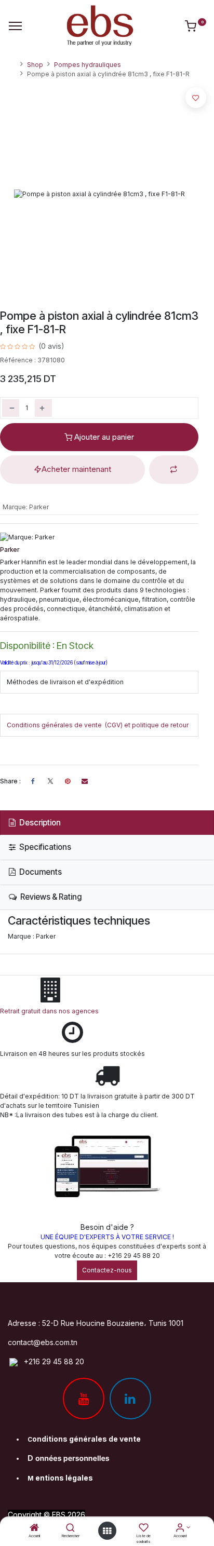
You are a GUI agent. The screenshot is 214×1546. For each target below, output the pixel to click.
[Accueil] (34, 1529)
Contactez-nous (107, 1270)
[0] (195, 28)
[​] (50, 781)
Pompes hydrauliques (87, 65)
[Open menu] (107, 1531)
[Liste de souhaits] (144, 1529)
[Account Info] (180, 1529)
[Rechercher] (70, 1529)
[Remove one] (10, 408)
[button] (173, 469)
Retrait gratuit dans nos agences (51, 1011)
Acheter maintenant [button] (76, 469)
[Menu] (15, 26)
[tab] (107, 823)
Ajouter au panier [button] (103, 437)
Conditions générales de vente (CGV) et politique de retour (98, 725)
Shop (35, 65)
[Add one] (43, 408)
